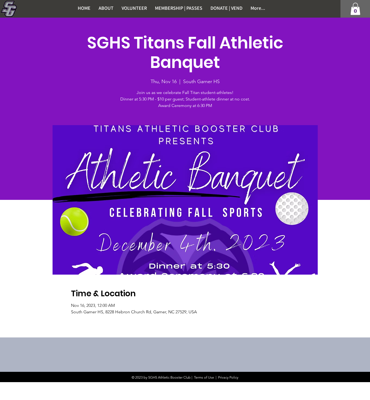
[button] (355, 9)
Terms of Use (204, 377)
